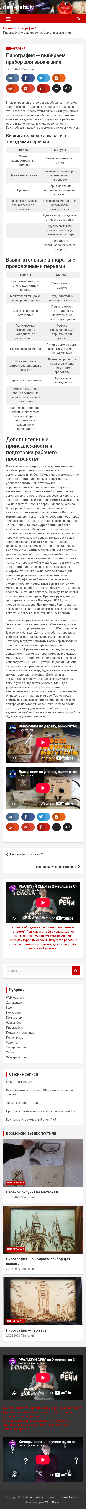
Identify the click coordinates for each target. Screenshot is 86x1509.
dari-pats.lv (18, 7)
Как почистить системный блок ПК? (31, 1119)
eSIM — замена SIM (19, 1082)
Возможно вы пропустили (31, 1133)
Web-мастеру (15, 997)
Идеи (9, 1007)
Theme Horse (68, 1497)
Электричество (16, 1057)
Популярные (14, 1037)
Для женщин (15, 1002)
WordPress (52, 1502)
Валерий (28, 69)
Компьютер (14, 1017)
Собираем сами (17, 1047)
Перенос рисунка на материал (55, 867)
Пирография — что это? (26, 854)
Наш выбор (14, 1022)
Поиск (76, 970)
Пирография (15, 48)
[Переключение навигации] (8, 18)
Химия (10, 1052)
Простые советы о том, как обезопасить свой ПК (40, 1111)
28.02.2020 (13, 1197)
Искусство (13, 1012)
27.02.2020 (13, 69)
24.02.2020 (13, 1335)
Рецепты (12, 1042)
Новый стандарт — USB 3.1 (24, 1103)
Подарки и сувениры (20, 1032)
